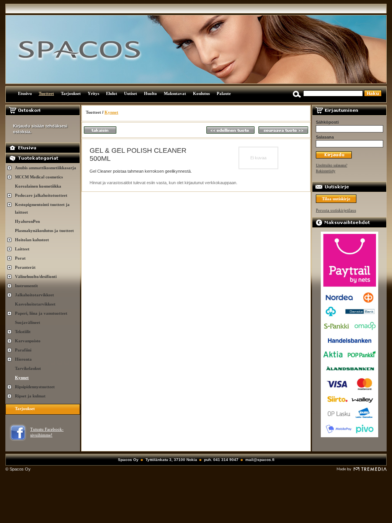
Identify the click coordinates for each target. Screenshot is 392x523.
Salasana (325, 137)
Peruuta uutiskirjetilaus (336, 210)
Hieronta (23, 359)
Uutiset (130, 93)
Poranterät (25, 267)
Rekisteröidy (325, 171)
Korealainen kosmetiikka (38, 186)
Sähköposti (327, 122)
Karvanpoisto (28, 340)
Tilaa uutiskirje (336, 198)
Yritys (93, 93)
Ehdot (111, 93)
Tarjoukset (71, 93)
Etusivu (25, 93)
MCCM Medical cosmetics (39, 177)
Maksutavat (175, 93)
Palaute (224, 93)
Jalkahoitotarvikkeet (34, 295)
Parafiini (23, 350)
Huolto (150, 93)
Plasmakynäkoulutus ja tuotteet (44, 230)
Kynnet (22, 377)
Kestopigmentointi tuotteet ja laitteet (42, 208)
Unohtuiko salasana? (331, 165)
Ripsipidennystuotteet (35, 386)
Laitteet (22, 249)
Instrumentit (26, 285)
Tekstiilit (23, 331)
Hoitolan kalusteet (32, 239)
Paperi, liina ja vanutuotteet (41, 313)
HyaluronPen (27, 221)
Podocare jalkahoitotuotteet (41, 195)
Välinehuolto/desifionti (36, 276)
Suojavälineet (27, 322)
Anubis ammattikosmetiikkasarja (45, 167)
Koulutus (201, 93)
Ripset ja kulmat (30, 396)
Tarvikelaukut (28, 368)
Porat (20, 258)
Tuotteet (46, 93)
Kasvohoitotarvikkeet (35, 304)
